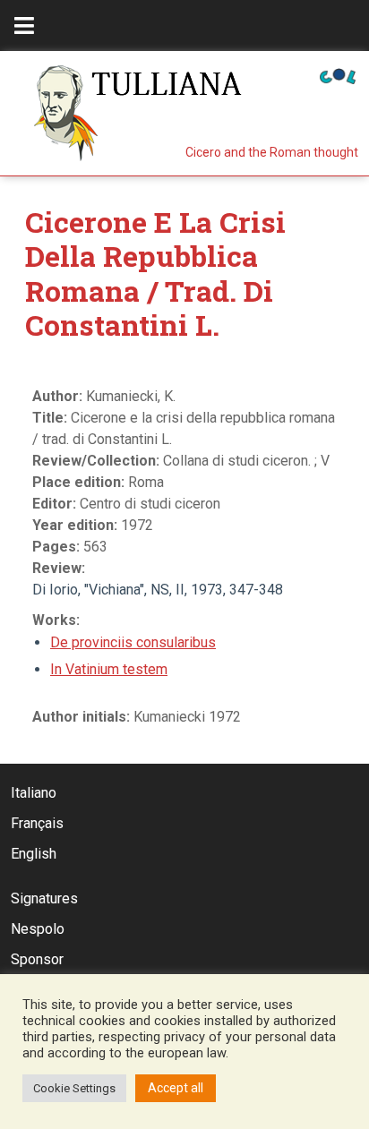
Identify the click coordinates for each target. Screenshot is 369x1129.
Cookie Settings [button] (74, 1088)
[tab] (24, 25)
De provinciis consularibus (133, 642)
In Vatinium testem (108, 669)
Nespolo (37, 928)
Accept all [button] (175, 1088)
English (33, 853)
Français (37, 823)
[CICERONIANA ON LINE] (338, 74)
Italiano (33, 792)
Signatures (44, 898)
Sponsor (37, 959)
